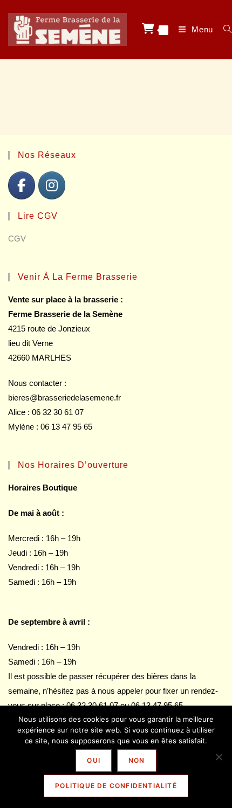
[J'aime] (21, 185)
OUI (93, 760)
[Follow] (51, 185)
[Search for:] (223, 29)
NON (136, 760)
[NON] (218, 756)
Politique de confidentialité (116, 786)
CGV (17, 238)
